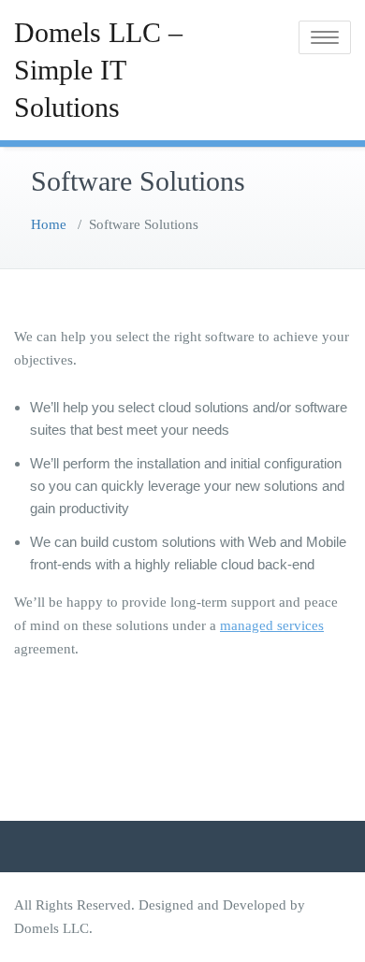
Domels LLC (51, 928)
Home (48, 224)
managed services (272, 625)
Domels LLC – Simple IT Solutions (98, 69)
